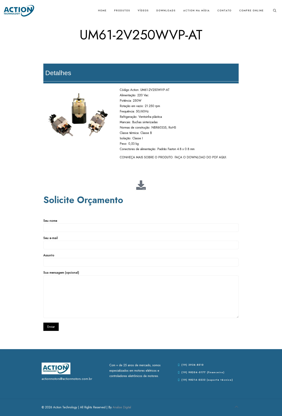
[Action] (19, 10)
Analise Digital (122, 407)
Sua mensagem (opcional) (61, 272)
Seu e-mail (50, 238)
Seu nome (50, 220)
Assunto (48, 255)
